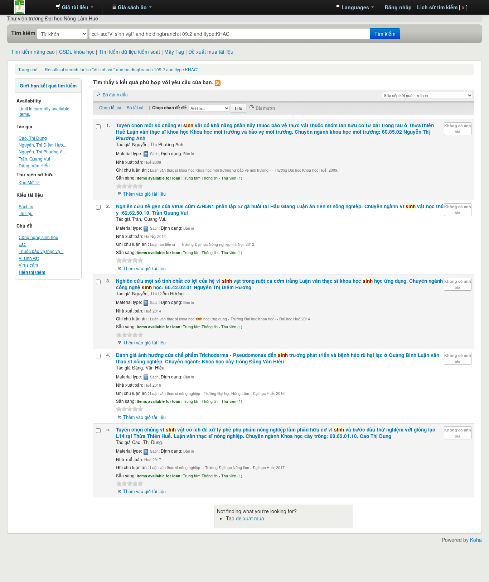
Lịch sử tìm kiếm (437, 7)
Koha (476, 539)
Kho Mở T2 (29, 182)
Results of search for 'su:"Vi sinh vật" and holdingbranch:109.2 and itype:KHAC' (121, 69)
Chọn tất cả (110, 107)
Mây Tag (174, 51)
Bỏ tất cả (135, 107)
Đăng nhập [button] (398, 7)
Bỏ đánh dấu (115, 94)
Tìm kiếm (23, 33)
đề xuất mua (250, 518)
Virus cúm (28, 265)
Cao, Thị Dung (33, 138)
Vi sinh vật (29, 258)
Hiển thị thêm (32, 272)
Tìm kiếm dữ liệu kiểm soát (129, 51)
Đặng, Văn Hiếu (34, 165)
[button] (74, 7)
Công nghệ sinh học (38, 237)
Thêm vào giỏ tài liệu (144, 194)
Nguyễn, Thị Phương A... (42, 151)
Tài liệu (26, 213)
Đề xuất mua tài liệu (210, 51)
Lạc (22, 244)
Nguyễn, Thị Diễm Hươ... (42, 145)
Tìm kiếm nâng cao (33, 51)
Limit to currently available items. (44, 111)
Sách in (26, 206)
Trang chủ (28, 69)
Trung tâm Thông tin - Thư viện (32, 7)
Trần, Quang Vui (34, 159)
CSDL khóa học (77, 51)
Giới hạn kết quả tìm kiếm (48, 85)
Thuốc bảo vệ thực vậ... (41, 251)
